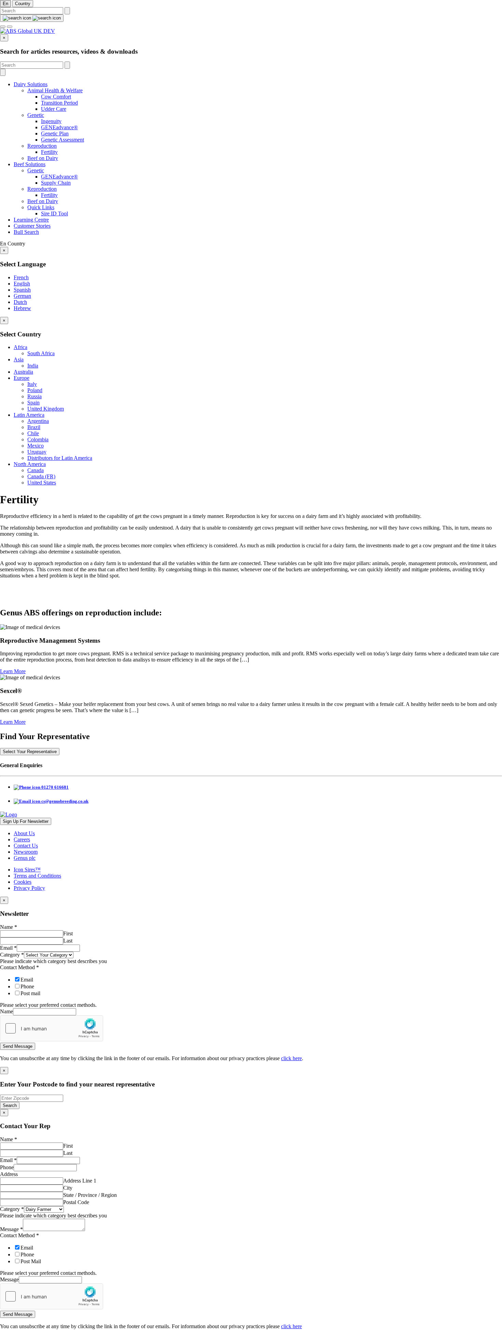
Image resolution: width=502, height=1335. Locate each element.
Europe (21, 378)
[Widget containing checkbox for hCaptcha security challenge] (51, 1028)
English (22, 283)
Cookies (22, 882)
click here (291, 1058)
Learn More (13, 671)
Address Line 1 (79, 1181)
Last (67, 941)
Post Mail (30, 1261)
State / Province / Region (90, 1195)
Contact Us (26, 846)
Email (8, 948)
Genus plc (25, 858)
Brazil (33, 427)
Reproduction (42, 146)
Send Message (17, 1046)
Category (12, 955)
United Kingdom (45, 409)
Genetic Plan (55, 133)
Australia (23, 372)
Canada (35, 470)
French (21, 277)
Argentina (38, 421)
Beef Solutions (29, 164)
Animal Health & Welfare (55, 90)
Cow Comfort (56, 96)
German (22, 296)
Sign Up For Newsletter (25, 821)
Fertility (49, 152)
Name (8, 927)
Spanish (22, 290)
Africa (20, 347)
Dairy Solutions (30, 84)
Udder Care (53, 109)
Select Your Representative (30, 751)
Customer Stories (32, 226)
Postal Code (76, 1202)
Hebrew (22, 308)
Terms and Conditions (37, 876)
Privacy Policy (29, 888)
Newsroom (26, 852)
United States (41, 482)
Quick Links (40, 207)
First (68, 933)
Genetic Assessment (62, 140)
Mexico (35, 446)
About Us (24, 833)
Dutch (20, 302)
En (5, 3)
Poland (34, 390)
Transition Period (59, 103)
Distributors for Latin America (59, 458)
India (32, 366)
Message (11, 1229)
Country (22, 3)
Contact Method (19, 967)
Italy (32, 384)
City (67, 1188)
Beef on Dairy (42, 158)
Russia (34, 396)
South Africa (41, 353)
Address (9, 1174)
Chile (33, 433)
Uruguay (36, 452)
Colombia (37, 439)
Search (10, 1105)
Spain (33, 402)
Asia (19, 359)
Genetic (35, 115)
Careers (22, 839)
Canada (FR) (41, 476)
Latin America (29, 415)
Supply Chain (56, 183)
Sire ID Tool (54, 213)
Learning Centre (31, 220)
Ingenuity (51, 121)
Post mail (30, 993)
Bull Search (26, 232)
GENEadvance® (59, 127)
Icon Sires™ (27, 869)
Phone (27, 986)
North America (30, 464)
